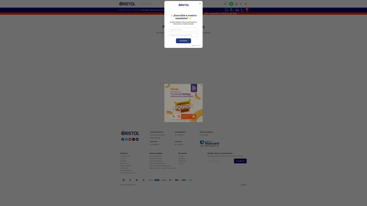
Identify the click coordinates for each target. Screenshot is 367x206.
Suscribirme (183, 41)
